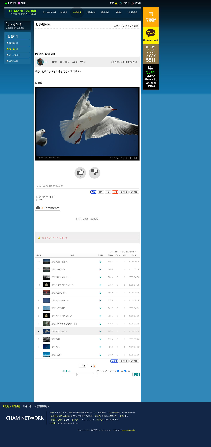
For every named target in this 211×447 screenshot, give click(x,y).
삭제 (115, 192)
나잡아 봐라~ (61, 331)
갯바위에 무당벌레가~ (47, 197)
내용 (128, 371)
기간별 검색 (66, 371)
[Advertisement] (17, 87)
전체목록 (134, 192)
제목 (121, 371)
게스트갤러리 (14, 55)
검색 (136, 374)
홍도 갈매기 (60, 308)
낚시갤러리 (13, 43)
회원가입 (126, 3)
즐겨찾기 (24, 3)
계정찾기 (137, 3)
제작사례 (63, 12)
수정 (108, 192)
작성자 (102, 371)
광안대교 (59, 355)
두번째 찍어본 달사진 (64, 285)
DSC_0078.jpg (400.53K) (50, 185)
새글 (93, 192)
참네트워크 (12, 3)
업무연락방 (91, 12)
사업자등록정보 (42, 406)
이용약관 (27, 406)
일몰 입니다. (61, 293)
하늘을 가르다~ (62, 300)
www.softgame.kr (128, 430)
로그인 (112, 3)
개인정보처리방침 (11, 406)
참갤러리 (77, 12)
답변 (100, 192)
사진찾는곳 (13, 61)
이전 (83, 366)
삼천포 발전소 (61, 261)
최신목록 (124, 192)
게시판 (119, 12)
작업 (40, 200)
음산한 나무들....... (63, 277)
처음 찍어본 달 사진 (64, 316)
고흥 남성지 (60, 269)
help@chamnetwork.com (68, 423)
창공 (58, 347)
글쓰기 (114, 361)
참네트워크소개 (49, 12)
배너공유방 (132, 12)
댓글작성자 (112, 371)
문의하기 (105, 12)
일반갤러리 (13, 49)
